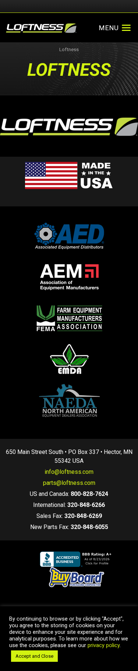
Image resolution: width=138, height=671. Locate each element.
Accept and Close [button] (34, 656)
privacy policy (104, 645)
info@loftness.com (69, 471)
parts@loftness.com (69, 482)
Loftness (69, 49)
